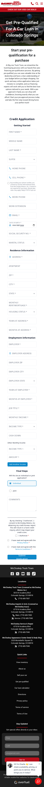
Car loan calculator (22, 688)
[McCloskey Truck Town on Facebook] (11, 573)
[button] (32, 3)
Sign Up (22, 760)
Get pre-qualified (22, 682)
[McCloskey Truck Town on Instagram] (27, 573)
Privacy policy (22, 701)
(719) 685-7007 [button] (24, 598)
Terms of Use (22, 714)
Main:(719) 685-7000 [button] (23, 615)
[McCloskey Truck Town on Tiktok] (33, 573)
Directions (22, 694)
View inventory (22, 662)
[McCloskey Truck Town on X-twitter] (16, 573)
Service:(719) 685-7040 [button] (24, 618)
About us (22, 669)
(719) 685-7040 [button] (24, 632)
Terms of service (22, 707)
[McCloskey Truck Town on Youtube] (22, 573)
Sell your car (22, 675)
